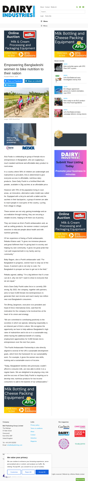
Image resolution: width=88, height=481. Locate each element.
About (42, 7)
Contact (47, 7)
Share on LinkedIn (34, 81)
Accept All (42, 472)
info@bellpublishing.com (14, 445)
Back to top (80, 479)
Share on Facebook (14, 81)
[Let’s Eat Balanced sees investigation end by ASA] (58, 82)
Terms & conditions (37, 428)
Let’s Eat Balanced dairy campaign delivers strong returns (75, 113)
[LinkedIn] (77, 7)
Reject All (28, 472)
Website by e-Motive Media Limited (73, 474)
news (65, 64)
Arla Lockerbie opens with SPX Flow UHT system (74, 67)
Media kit (54, 7)
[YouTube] (83, 7)
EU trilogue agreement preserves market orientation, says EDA (74, 91)
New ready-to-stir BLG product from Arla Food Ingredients (74, 102)
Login (42, 16)
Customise (14, 472)
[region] (28, 465)
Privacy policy (35, 425)
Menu (45, 21)
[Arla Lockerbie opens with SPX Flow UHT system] (58, 71)
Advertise (33, 438)
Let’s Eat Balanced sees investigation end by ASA (72, 79)
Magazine (34, 441)
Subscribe (48, 16)
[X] (80, 7)
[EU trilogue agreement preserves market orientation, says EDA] (58, 93)
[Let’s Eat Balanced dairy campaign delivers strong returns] (58, 116)
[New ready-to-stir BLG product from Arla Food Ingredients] (58, 105)
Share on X (11, 85)
